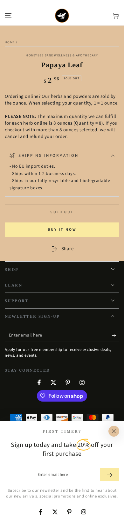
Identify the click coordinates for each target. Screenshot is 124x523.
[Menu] (8, 15)
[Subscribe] (115, 336)
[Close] (114, 431)
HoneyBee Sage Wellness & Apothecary (62, 55)
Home (10, 42)
